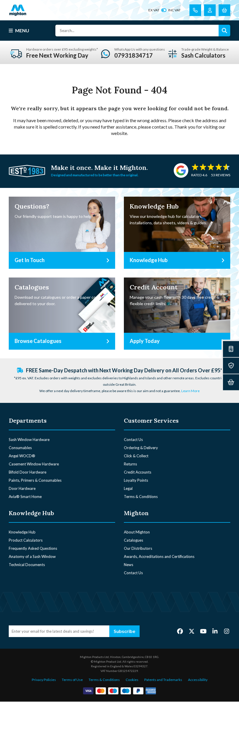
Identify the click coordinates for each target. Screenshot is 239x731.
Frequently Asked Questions (33, 548)
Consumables (20, 447)
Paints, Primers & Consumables (35, 480)
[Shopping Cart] (224, 10)
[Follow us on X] (191, 630)
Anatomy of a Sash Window (32, 556)
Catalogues (133, 540)
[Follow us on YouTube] (203, 630)
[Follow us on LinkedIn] (215, 630)
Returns (130, 464)
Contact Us (133, 439)
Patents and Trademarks (163, 679)
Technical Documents (27, 564)
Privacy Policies (44, 679)
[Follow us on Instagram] (226, 630)
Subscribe (124, 631)
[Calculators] (231, 349)
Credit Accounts (137, 472)
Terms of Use (72, 679)
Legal (128, 488)
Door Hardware (22, 488)
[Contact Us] (195, 10)
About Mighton (137, 532)
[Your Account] (210, 10)
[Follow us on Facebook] (180, 630)
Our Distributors (138, 548)
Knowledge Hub (22, 532)
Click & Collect (136, 455)
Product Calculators (26, 540)
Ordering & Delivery (141, 447)
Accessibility (198, 679)
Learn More (190, 391)
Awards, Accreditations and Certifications (159, 556)
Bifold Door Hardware (27, 472)
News (128, 564)
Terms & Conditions (141, 496)
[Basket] (231, 382)
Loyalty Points (136, 480)
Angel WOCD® (22, 455)
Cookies (132, 679)
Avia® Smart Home (25, 496)
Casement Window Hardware (34, 464)
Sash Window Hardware (29, 439)
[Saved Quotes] (231, 365)
